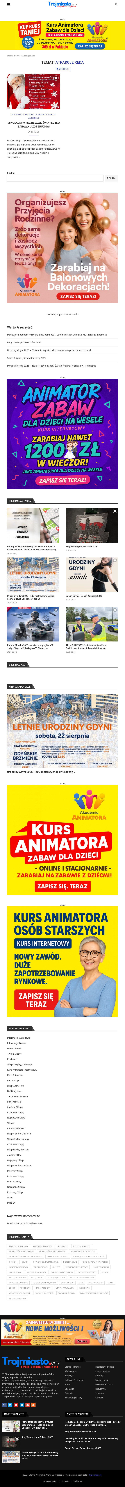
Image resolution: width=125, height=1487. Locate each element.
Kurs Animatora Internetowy (22, 1069)
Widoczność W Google (19, 1293)
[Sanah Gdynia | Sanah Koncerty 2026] (92, 574)
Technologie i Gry (73, 1398)
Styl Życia (69, 1389)
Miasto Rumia (14, 1048)
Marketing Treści (101, 1267)
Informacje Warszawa (18, 1037)
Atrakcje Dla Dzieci (81, 1246)
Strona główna (14, 55)
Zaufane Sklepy (15, 1106)
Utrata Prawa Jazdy (65, 1288)
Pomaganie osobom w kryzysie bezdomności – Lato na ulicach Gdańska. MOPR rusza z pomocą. (57, 334)
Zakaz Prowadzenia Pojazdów (94, 1293)
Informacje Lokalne (17, 1043)
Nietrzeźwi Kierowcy (87, 1272)
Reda (81, 1283)
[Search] (116, 4)
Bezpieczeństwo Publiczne (83, 1251)
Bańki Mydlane (14, 1090)
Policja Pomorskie (17, 1277)
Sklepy (10, 1122)
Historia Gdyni (70, 1262)
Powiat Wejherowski (18, 1283)
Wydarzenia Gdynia (44, 1293)
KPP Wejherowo (40, 1267)
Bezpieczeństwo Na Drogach (52, 1251)
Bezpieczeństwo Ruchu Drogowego (25, 1257)
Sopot (12, 1288)
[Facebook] (4, 1405)
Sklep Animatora (15, 1085)
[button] (12, 733)
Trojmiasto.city (95, 1474)
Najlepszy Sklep (15, 1160)
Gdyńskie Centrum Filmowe (45, 1262)
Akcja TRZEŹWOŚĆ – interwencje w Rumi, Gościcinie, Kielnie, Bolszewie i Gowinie (86, 647)
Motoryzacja (101, 1380)
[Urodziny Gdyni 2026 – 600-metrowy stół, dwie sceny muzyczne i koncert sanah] (33, 574)
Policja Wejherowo (56, 1277)
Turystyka (69, 1376)
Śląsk (9, 1197)
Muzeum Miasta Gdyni (36, 1272)
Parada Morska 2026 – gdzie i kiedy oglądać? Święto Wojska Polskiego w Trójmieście (51, 365)
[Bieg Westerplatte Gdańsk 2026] (92, 525)
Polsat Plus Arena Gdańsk (82, 1277)
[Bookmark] (56, 78)
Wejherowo (84, 1288)
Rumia (110, 1283)
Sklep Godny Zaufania (18, 1138)
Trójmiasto (25, 1288)
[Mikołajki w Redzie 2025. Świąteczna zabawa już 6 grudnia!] (33, 91)
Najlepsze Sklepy (16, 1117)
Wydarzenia (70, 1371)
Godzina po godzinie (57, 314)
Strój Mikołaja (14, 1101)
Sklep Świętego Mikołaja (19, 1064)
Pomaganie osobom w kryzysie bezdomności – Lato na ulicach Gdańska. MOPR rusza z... (37, 1425)
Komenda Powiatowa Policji (95, 1262)
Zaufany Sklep (14, 1154)
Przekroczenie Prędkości (44, 1283)
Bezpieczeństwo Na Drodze (21, 1251)
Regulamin (100, 1389)
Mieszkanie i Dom (104, 1384)
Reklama (99, 1393)
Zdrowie (69, 1393)
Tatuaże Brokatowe (17, 1096)
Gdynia (24, 1262)
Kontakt (99, 1398)
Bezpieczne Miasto (104, 1367)
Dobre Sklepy (14, 1181)
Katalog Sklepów (16, 1128)
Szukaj (10, 172)
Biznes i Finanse (73, 1367)
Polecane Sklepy (15, 1112)
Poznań (11, 1202)
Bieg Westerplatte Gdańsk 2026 (24, 342)
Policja (105, 1272)
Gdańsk (12, 1262)
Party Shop (13, 1080)
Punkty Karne (67, 1283)
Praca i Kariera (102, 1371)
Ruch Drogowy (96, 1283)
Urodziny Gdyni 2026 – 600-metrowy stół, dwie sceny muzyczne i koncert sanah (49, 350)
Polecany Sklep (15, 1170)
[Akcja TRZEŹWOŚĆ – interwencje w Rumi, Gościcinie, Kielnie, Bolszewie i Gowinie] (92, 624)
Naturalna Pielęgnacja (62, 1272)
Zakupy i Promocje (74, 1380)
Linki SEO (56, 1267)
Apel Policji (63, 1246)
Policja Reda (36, 1277)
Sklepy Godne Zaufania (19, 1133)
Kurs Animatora (15, 1074)
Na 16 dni (74, 314)
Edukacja (99, 1376)
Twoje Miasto (14, 1053)
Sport (67, 1384)
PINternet (12, 1059)
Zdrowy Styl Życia (17, 1298)
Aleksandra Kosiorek (42, 1246)
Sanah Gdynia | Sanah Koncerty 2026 (26, 357)
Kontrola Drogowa (18, 1267)
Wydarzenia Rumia (66, 1293)
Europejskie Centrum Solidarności (89, 1257)
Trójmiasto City (43, 1288)
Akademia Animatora (18, 1246)
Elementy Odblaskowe (57, 1257)
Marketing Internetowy (77, 1267)
